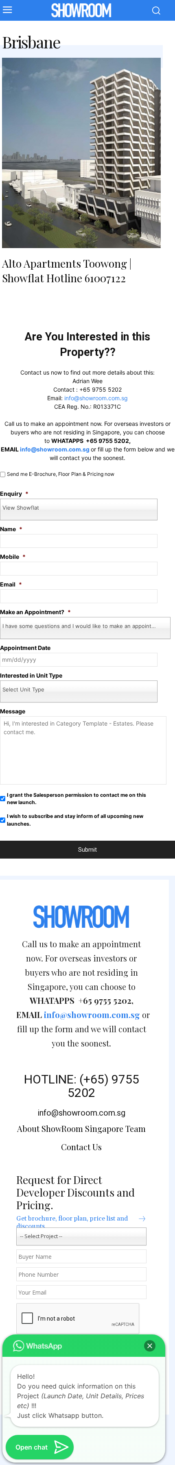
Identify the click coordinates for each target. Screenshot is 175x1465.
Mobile (13, 556)
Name (11, 528)
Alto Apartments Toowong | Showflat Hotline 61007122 (66, 270)
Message (12, 711)
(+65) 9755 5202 (103, 1086)
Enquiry (14, 493)
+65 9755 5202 (100, 389)
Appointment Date (25, 647)
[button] (149, 1346)
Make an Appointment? (35, 611)
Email (11, 584)
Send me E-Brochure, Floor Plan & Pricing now (60, 474)
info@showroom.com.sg (96, 398)
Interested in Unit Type (31, 675)
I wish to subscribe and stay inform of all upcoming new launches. (75, 819)
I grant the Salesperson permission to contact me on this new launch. (76, 798)
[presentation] (78, 1319)
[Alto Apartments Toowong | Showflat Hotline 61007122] (81, 153)
